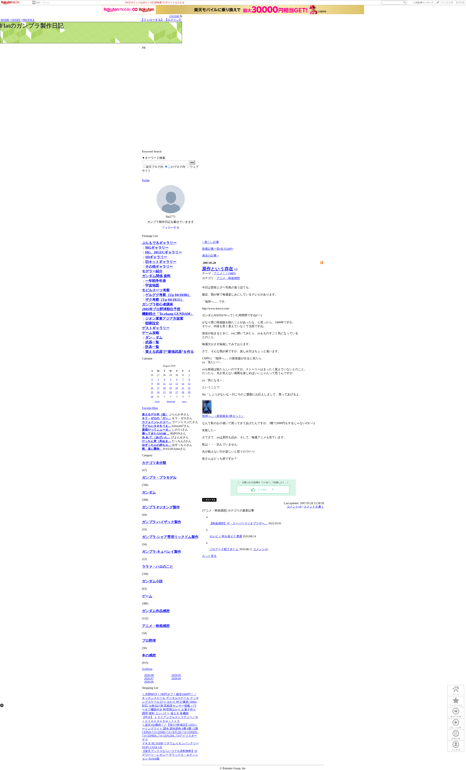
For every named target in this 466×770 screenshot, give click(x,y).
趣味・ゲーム (42, 2)
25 (164, 392)
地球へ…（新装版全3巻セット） (223, 416)
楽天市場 (460, 2)
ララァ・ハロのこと (157, 566)
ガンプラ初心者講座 (157, 304)
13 (176, 383)
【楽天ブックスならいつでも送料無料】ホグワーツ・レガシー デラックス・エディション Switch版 (170, 754)
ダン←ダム (154, 337)
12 (170, 383)
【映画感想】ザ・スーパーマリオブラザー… (238, 523)
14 (183, 383)
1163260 (174, 16)
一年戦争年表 (155, 281)
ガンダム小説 (152, 581)
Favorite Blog (150, 408)
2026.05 (176, 675)
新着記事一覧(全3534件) (217, 248)
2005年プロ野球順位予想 (161, 309)
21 (183, 388)
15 (189, 383)
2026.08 (149, 675)
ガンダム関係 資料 (156, 276)
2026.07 (149, 678)
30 (152, 396)
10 (158, 383)
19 (170, 388)
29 (189, 392)
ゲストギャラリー (156, 328)
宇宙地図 (152, 285)
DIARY (16, 19)
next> (184, 401)
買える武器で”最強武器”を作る (169, 352)
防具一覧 (152, 347)
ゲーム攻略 (150, 333)
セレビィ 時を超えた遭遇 (225, 536)
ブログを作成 (446, 2)
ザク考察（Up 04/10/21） (164, 299)
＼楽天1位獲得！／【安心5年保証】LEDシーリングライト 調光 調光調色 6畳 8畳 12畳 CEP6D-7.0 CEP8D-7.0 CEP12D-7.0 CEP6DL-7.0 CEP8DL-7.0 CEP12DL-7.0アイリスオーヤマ (170, 732)
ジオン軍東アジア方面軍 (164, 318)
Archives (147, 668)
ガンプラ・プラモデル (159, 477)
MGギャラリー (157, 247)
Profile (146, 180)
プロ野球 (149, 640)
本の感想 (149, 655)
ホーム (456, 694)
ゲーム (147, 596)
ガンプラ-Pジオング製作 (161, 507)
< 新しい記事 (210, 242)
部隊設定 (152, 323)
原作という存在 (217, 268)
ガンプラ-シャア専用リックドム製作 (170, 537)
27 (176, 392)
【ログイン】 (173, 19)
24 (158, 392)
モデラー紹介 (152, 271)
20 (176, 388)
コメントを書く (314, 506)
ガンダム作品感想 (156, 611)
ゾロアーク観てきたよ (223, 549)
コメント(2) (260, 549)
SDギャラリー (156, 257)
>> (422, 2)
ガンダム (149, 492)
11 (164, 383)
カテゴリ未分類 (154, 463)
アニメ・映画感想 (156, 626)
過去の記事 (455, 716)
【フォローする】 (152, 19)
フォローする (455, 705)
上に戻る (455, 750)
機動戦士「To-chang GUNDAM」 (168, 314)
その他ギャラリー (159, 266)
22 (189, 388)
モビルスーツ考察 (156, 290)
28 (183, 392)
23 (152, 392)
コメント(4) (294, 506)
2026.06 (149, 681)
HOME (5, 19)
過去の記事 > (210, 255)
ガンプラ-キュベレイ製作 (161, 551)
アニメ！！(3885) (225, 273)
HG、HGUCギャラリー (163, 252)
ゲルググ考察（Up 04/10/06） (168, 295)
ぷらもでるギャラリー (159, 243)
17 (158, 388)
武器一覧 (152, 342)
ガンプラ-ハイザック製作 (161, 522)
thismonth (171, 401)
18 (164, 388)
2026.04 (176, 678)
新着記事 (455, 738)
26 (170, 392)
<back (157, 401)
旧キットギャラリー (160, 262)
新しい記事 (455, 727)
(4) (236, 269)
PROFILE (29, 19)
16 (152, 388)
